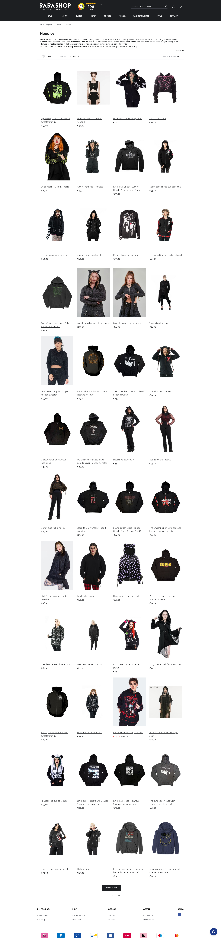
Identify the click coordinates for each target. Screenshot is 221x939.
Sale (50, 16)
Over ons (112, 909)
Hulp (74, 909)
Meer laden (111, 888)
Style (159, 16)
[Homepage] (55, 7)
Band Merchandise (140, 16)
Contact (174, 16)
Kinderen (108, 16)
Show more (180, 50)
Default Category (45, 25)
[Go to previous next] (119, 896)
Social (181, 909)
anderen (147, 909)
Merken (122, 16)
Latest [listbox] (73, 56)
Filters (48, 56)
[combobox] (77, 56)
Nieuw (64, 16)
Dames (79, 16)
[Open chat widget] (213, 931)
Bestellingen (43, 909)
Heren (93, 16)
